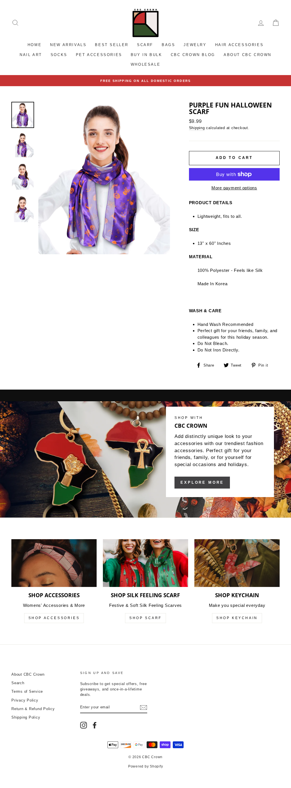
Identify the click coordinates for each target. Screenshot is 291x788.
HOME (34, 45)
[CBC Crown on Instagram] (83, 725)
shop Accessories (54, 618)
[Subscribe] (143, 707)
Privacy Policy (24, 700)
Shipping (197, 128)
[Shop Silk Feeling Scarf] (145, 563)
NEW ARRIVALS (68, 45)
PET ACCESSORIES (99, 55)
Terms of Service (27, 691)
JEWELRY (195, 45)
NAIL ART (31, 55)
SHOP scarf (145, 618)
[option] (145, 80)
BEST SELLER (111, 45)
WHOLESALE (145, 64)
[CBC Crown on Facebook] (94, 725)
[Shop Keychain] (237, 563)
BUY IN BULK (146, 55)
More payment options (234, 187)
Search (17, 683)
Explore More (202, 482)
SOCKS (59, 55)
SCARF (145, 45)
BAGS (168, 45)
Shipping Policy (25, 717)
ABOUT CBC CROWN (247, 55)
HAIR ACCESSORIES (239, 45)
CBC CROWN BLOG (193, 55)
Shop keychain (237, 618)
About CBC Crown (27, 674)
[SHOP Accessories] (54, 563)
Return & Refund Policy (33, 709)
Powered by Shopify (145, 766)
